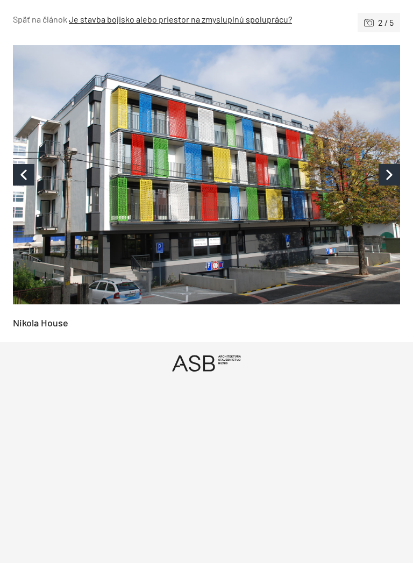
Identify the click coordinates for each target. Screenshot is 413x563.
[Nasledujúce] (303, 174)
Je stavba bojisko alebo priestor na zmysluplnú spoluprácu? (180, 19)
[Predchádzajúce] (109, 174)
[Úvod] (206, 363)
